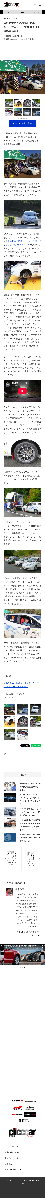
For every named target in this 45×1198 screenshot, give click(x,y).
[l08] (22, 623)
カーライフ (38, 12)
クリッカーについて (13, 1146)
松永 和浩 (30, 39)
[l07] (22, 502)
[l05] (22, 275)
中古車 (7, 12)
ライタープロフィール (14, 1169)
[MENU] (40, 4)
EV (5, 754)
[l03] (22, 214)
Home (22, 12)
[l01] (22, 163)
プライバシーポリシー (14, 1158)
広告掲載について (12, 1152)
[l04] (22, 560)
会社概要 (8, 1163)
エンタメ (13, 18)
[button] (43, 12)
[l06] (22, 452)
